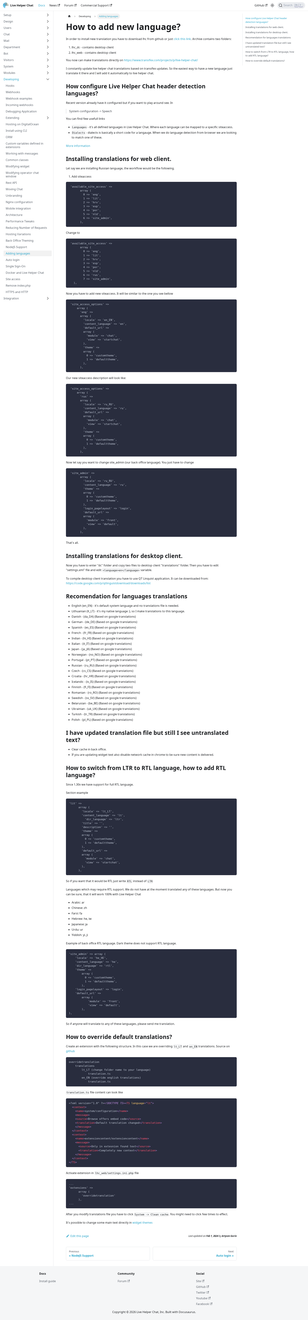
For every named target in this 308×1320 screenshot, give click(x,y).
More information (78, 146)
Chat (7, 34)
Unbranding (14, 196)
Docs (41, 5)
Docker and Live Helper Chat (25, 273)
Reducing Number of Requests (26, 228)
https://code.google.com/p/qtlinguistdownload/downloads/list (108, 583)
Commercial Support (95, 5)
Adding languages (18, 253)
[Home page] (69, 16)
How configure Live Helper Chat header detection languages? (266, 20)
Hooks (10, 86)
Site (198, 1281)
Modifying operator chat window (22, 174)
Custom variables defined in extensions (24, 145)
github (70, 1051)
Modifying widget (17, 166)
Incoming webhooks (19, 105)
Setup (7, 15)
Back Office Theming (20, 241)
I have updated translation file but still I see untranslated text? (268, 44)
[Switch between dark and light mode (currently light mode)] (272, 5)
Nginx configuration (19, 202)
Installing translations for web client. (264, 27)
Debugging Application (21, 111)
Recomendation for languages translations (268, 37)
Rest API (11, 183)
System (8, 66)
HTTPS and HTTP (17, 292)
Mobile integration (18, 208)
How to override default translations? (265, 60)
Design (8, 21)
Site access (13, 279)
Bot (6, 53)
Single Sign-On (15, 266)
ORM (9, 137)
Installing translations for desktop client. (266, 32)
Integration (11, 298)
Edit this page (79, 1236)
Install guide (47, 1281)
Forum (68, 5)
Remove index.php (18, 285)
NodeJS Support (16, 247)
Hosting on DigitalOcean (22, 124)
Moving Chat (14, 189)
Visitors (9, 60)
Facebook (202, 1304)
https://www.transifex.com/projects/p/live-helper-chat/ (161, 60)
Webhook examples (19, 98)
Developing (11, 79)
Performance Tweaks (20, 221)
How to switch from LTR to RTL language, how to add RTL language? (269, 53)
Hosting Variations (18, 234)
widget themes (142, 1223)
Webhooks (13, 92)
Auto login (13, 260)
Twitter (201, 1292)
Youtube (201, 1298)
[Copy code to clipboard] (232, 186)
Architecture (14, 215)
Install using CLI (16, 131)
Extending (12, 118)
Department (12, 47)
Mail (6, 41)
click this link (182, 39)
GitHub (259, 5)
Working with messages (22, 153)
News (53, 5)
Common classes (17, 160)
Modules (9, 73)
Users (7, 28)
